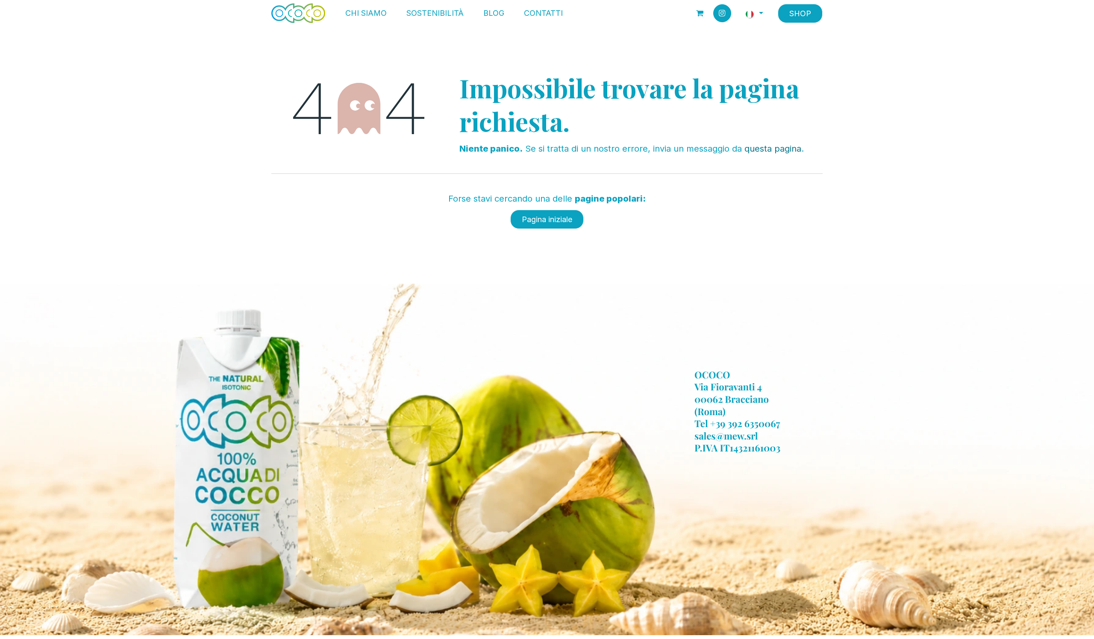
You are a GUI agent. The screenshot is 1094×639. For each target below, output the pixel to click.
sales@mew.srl (726, 435)
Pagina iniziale (547, 219)
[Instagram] (722, 13)
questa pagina (772, 149)
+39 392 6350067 (745, 423)
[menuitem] (366, 13)
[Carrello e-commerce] (700, 13)
